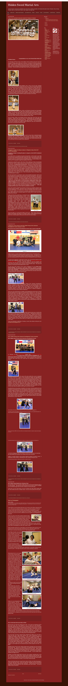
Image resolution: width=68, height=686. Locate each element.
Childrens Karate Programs (20, 12)
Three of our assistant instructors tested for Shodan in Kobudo (22, 18)
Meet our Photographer (13, 500)
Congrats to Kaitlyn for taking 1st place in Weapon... (52, 20)
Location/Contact (52, 12)
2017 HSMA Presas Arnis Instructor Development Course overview (23, 336)
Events (41, 12)
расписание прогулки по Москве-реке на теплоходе (48, 42)
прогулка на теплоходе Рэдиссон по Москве (48, 54)
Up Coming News (46, 12)
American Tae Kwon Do (18, 146)
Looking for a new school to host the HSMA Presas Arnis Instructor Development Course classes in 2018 (23, 226)
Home (8, 12)
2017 (45, 22)
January (47, 18)
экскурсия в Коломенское (46, 44)
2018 (45, 17)
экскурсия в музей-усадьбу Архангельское (48, 47)
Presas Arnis (13, 332)
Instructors (37, 12)
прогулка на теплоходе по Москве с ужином (48, 55)
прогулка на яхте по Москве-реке (47, 50)
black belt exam (23, 146)
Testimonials (58, 12)
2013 (45, 25)
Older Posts (39, 673)
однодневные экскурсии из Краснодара (48, 40)
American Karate (14, 146)
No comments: (18, 143)
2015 (45, 23)
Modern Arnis (12, 12)
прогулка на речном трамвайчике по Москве (48, 52)
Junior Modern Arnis (28, 12)
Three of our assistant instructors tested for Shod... (52, 19)
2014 (45, 24)
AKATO (11, 146)
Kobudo (33, 12)
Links (45, 38)
